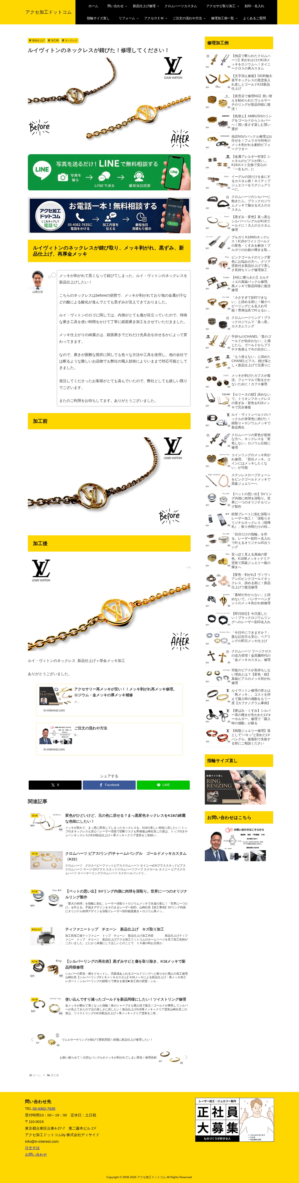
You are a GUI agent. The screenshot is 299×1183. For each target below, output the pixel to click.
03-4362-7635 (44, 1109)
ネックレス (71, 40)
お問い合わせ (36, 1155)
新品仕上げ (38, 40)
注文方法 (32, 1148)
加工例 (55, 40)
